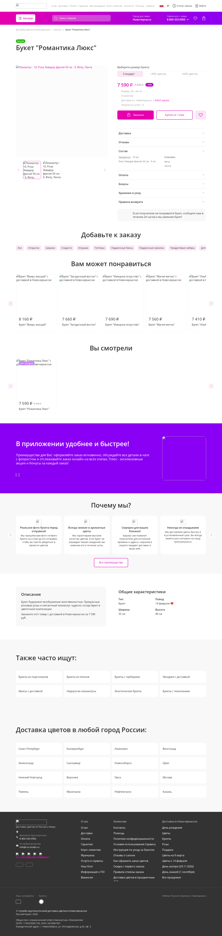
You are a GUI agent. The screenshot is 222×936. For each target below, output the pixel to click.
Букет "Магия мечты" (162, 321)
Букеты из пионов (78, 677)
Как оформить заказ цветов (130, 861)
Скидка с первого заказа (128, 866)
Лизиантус (125, 157)
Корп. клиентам (114, 5)
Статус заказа (184, 5)
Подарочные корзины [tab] (151, 247)
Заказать (138, 115)
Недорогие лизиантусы (81, 691)
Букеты (166, 838)
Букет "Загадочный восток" (79, 321)
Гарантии (83, 5)
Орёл (166, 763)
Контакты (129, 5)
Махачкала (73, 791)
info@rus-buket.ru (29, 847)
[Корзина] (204, 18)
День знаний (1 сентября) (178, 872)
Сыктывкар (73, 763)
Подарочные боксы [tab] (122, 247)
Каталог (28, 18)
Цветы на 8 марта (173, 855)
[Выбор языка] (161, 6)
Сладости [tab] (66, 247)
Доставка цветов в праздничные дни (134, 879)
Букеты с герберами (127, 677)
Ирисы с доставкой (31, 691)
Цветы (166, 833)
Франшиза (87, 855)
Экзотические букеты (128, 691)
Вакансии (87, 877)
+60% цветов (189, 74)
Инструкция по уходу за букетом (133, 850)
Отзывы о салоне (124, 855)
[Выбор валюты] (168, 6)
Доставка (63, 5)
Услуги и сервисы (92, 861)
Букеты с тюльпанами (176, 691)
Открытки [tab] (33, 247)
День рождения (172, 827)
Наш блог (87, 866)
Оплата (73, 5)
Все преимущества (111, 562)
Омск (118, 777)
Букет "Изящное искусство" (122, 321)
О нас (54, 5)
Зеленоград (26, 763)
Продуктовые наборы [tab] (182, 247)
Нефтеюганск (123, 791)
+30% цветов (158, 74)
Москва (167, 777)
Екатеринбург (75, 749)
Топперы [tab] (100, 247)
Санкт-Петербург (29, 749)
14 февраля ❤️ (164, 603)
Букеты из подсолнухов (33, 677)
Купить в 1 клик (174, 115)
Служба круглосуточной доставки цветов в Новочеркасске (53, 910)
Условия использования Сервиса (134, 844)
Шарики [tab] (50, 247)
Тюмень (23, 791)
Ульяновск (121, 749)
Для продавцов (97, 5)
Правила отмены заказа (128, 872)
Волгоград (169, 749)
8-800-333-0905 (28, 838)
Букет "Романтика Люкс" (34, 386)
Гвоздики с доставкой (176, 677)
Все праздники (171, 877)
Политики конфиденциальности (133, 838)
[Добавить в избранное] (200, 115)
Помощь (139, 5)
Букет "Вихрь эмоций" (32, 321)
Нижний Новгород (30, 777)
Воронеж (72, 777)
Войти (202, 5)
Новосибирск (123, 763)
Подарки (167, 850)
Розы (165, 844)
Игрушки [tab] (83, 247)
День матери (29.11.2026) (178, 866)
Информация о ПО (92, 872)
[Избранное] (195, 18)
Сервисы (150, 5)
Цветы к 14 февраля (174, 861)
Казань (167, 791)
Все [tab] (20, 247)
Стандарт (129, 74)
